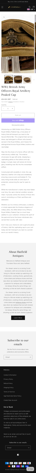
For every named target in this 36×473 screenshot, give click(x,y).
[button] (2, 7)
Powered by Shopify (25, 469)
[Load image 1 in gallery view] (9, 79)
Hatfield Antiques (14, 469)
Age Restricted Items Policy (12, 396)
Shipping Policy (9, 387)
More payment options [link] (18, 125)
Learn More (18, 318)
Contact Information (10, 375)
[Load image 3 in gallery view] (27, 79)
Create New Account (10, 400)
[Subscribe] (30, 357)
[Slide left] (2, 80)
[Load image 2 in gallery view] (18, 79)
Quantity (3, 105)
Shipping (10, 101)
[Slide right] (34, 80)
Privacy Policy (8, 379)
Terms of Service (9, 391)
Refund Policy (8, 383)
